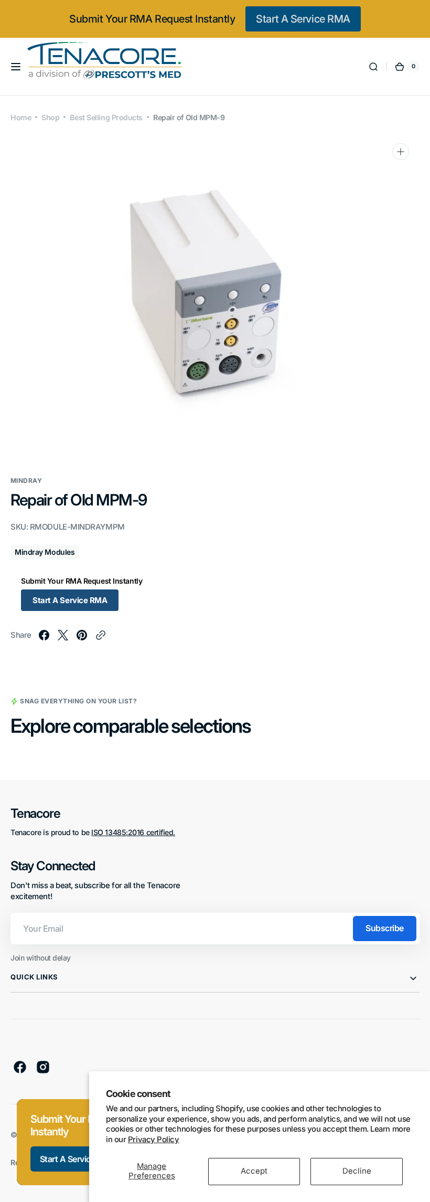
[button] (15, 66)
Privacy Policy (153, 1139)
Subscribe (385, 928)
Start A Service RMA (303, 19)
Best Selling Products (106, 117)
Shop (50, 117)
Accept (254, 1171)
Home (20, 117)
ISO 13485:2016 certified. (133, 832)
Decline (356, 1171)
